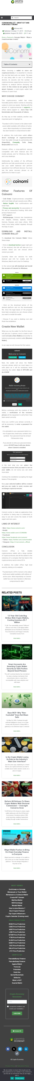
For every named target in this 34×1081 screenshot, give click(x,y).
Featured (10, 37)
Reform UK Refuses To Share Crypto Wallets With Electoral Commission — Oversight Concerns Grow (17, 804)
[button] (1, 17)
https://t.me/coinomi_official (20, 542)
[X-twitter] (14, 1049)
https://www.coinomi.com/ (16, 528)
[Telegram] (20, 1049)
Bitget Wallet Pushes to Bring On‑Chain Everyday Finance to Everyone (17, 852)
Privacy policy (20, 1078)
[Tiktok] (17, 1053)
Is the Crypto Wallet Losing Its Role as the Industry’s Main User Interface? (17, 759)
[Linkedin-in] (26, 1049)
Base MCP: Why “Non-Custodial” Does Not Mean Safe (17, 715)
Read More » (17, 638)
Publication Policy (23, 1066)
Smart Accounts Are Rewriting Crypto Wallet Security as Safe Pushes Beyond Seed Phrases (17, 667)
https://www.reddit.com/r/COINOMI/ (14, 533)
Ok (12, 1078)
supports (27, 107)
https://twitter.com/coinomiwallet (20, 540)
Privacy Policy (10, 1066)
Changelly (16, 142)
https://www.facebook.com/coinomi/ (14, 537)
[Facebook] (8, 1049)
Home (4, 37)
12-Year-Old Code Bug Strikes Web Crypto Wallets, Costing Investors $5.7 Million (17, 619)
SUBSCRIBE (17, 1013)
